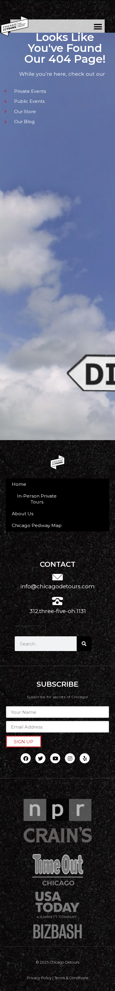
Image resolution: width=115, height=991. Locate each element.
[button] (98, 26)
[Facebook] (26, 758)
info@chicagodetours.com (57, 586)
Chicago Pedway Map (37, 525)
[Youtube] (55, 758)
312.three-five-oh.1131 (57, 611)
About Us (22, 513)
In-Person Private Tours (37, 499)
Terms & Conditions (71, 978)
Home (19, 484)
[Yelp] (85, 758)
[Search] (84, 643)
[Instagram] (70, 758)
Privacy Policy (39, 978)
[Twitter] (40, 758)
